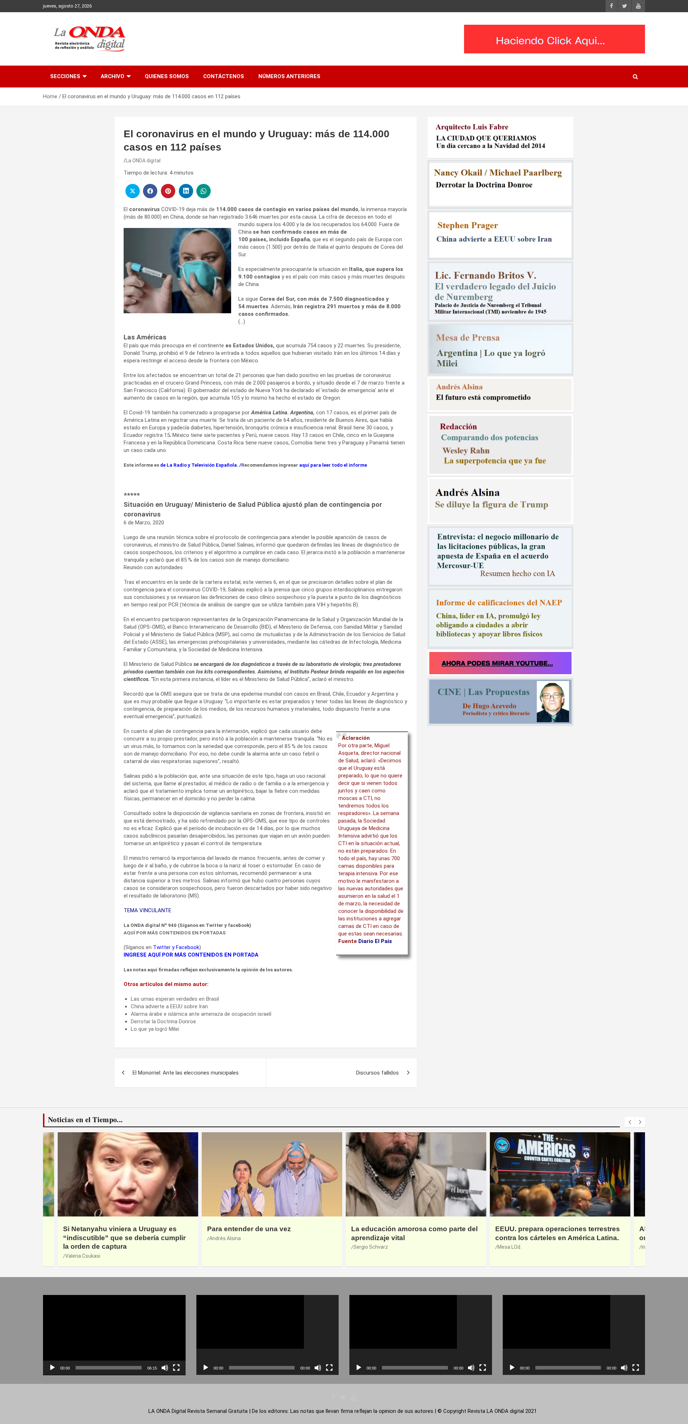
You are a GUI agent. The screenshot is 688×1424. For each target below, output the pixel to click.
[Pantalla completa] (176, 1367)
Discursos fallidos (377, 1073)
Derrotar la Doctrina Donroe (163, 1021)
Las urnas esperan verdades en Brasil (175, 999)
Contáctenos (223, 76)
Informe (506, 1247)
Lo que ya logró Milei (155, 1029)
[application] (114, 1335)
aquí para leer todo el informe (333, 465)
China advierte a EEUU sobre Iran (169, 1006)
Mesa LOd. (365, 1247)
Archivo (112, 76)
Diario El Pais (375, 941)
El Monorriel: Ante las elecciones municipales (186, 1073)
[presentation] (630, 1122)
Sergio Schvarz (226, 1247)
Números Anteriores (289, 76)
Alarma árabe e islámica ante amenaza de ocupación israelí (201, 1014)
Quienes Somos (167, 76)
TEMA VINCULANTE (147, 910)
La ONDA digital (143, 160)
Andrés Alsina (81, 1238)
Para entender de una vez (105, 1229)
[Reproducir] (52, 1367)
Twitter (162, 947)
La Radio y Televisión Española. (202, 465)
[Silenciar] (164, 1367)
